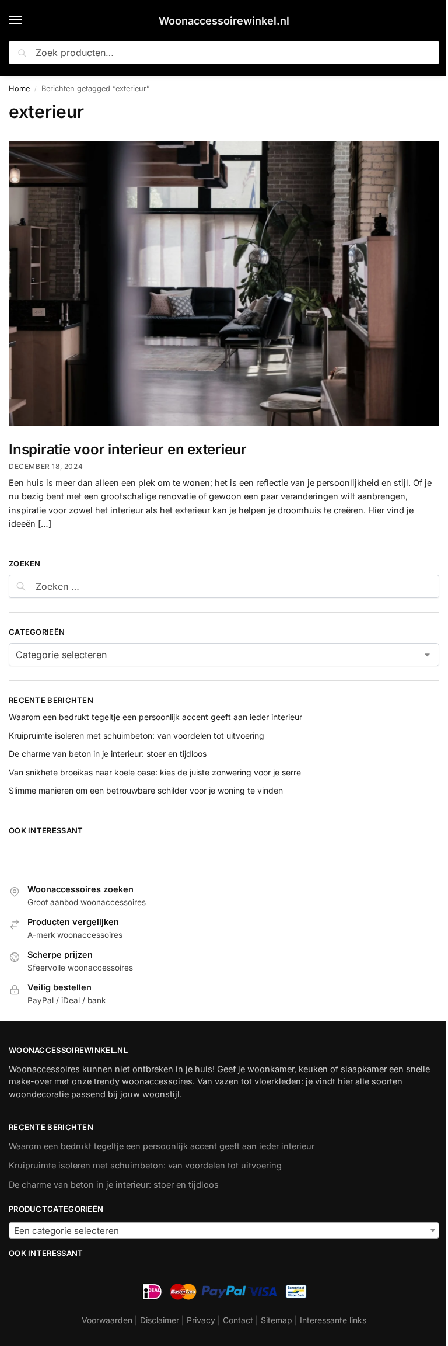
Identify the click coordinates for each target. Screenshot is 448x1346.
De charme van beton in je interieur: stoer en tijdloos (107, 754)
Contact (238, 1320)
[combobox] (224, 1230)
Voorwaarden (107, 1320)
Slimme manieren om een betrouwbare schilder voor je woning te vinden (146, 790)
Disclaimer (159, 1320)
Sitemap (276, 1320)
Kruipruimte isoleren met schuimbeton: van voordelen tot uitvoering (136, 735)
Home (19, 88)
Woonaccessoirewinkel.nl (224, 21)
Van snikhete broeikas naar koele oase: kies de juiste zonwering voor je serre (155, 772)
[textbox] (224, 1231)
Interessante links (333, 1320)
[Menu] (26, 20)
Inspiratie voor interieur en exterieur (128, 449)
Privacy (201, 1320)
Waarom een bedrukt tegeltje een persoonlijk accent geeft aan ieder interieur (155, 717)
